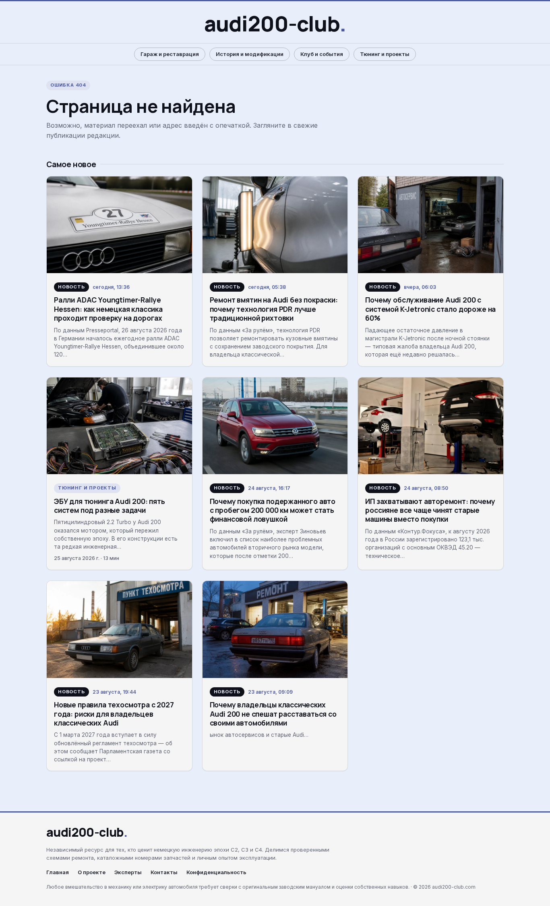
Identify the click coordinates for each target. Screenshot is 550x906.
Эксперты (128, 872)
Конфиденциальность (216, 872)
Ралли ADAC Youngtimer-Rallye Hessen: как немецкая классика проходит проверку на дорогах (108, 309)
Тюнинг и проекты (384, 54)
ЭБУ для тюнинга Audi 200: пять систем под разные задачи (109, 505)
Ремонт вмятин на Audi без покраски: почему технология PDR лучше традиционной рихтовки (274, 309)
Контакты (164, 872)
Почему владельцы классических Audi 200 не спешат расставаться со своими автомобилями (273, 714)
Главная (57, 872)
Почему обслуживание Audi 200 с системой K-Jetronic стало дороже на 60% (430, 309)
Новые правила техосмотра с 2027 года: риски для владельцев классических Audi (114, 714)
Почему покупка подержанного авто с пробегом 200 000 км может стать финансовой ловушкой (272, 510)
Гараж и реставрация (170, 54)
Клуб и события (321, 54)
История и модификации (249, 54)
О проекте (91, 872)
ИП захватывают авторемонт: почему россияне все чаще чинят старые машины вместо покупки (430, 510)
